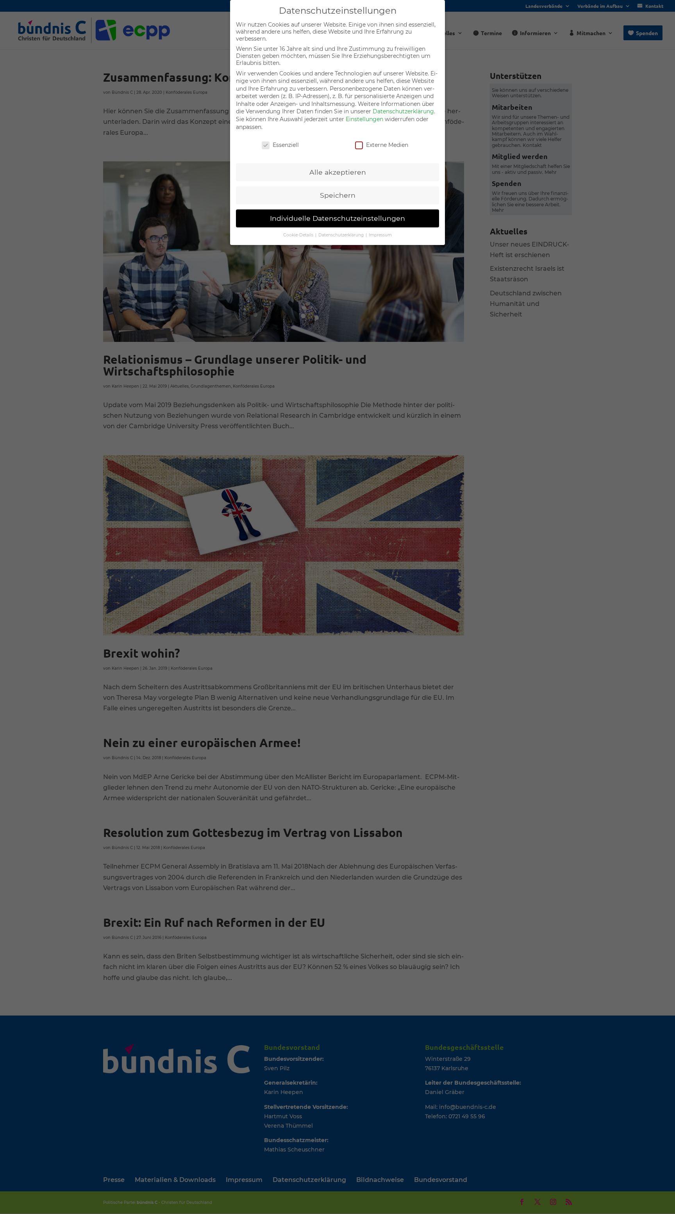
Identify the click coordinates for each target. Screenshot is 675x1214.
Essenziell (286, 144)
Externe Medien (387, 144)
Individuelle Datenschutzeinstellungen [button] (337, 218)
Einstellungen (364, 119)
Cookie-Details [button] (298, 235)
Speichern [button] (337, 195)
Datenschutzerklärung (403, 111)
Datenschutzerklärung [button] (341, 235)
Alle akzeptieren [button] (337, 172)
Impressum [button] (380, 235)
